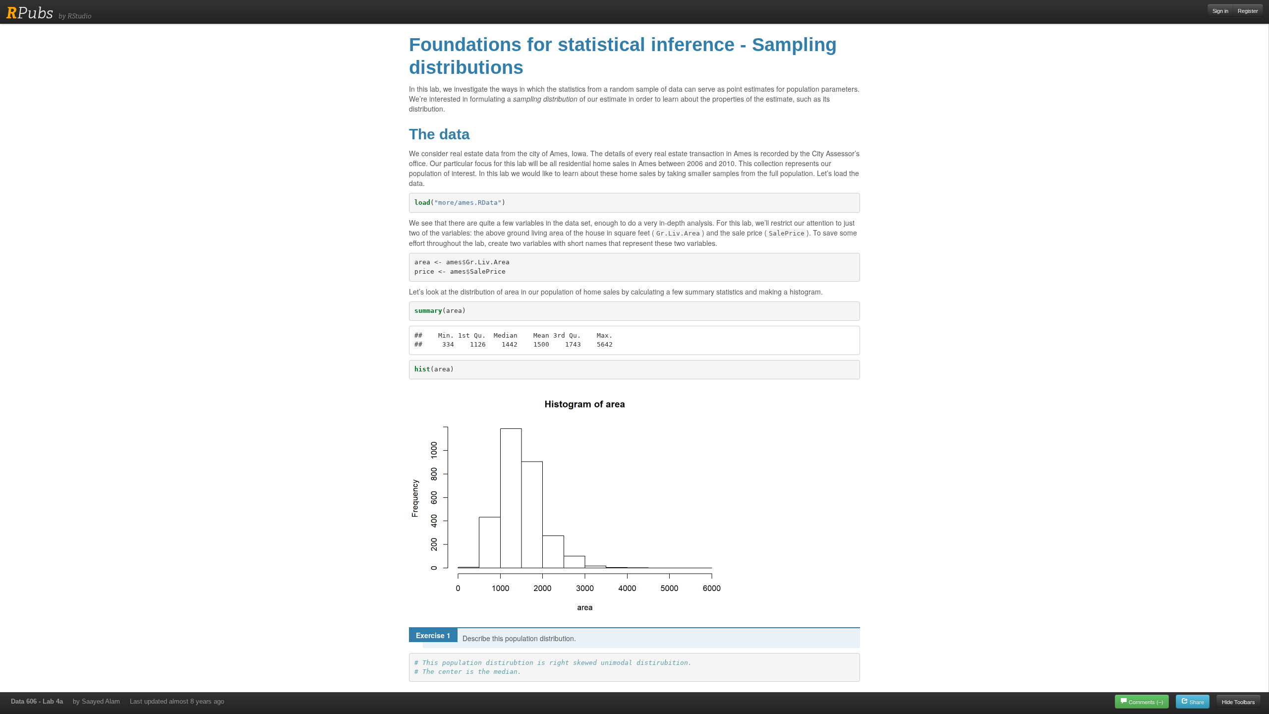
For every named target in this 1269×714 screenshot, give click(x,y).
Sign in (1220, 11)
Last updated (177, 701)
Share (1196, 702)
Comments (1146, 702)
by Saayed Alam (96, 701)
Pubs (29, 12)
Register (1248, 11)
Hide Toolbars (1238, 702)
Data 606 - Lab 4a (37, 701)
